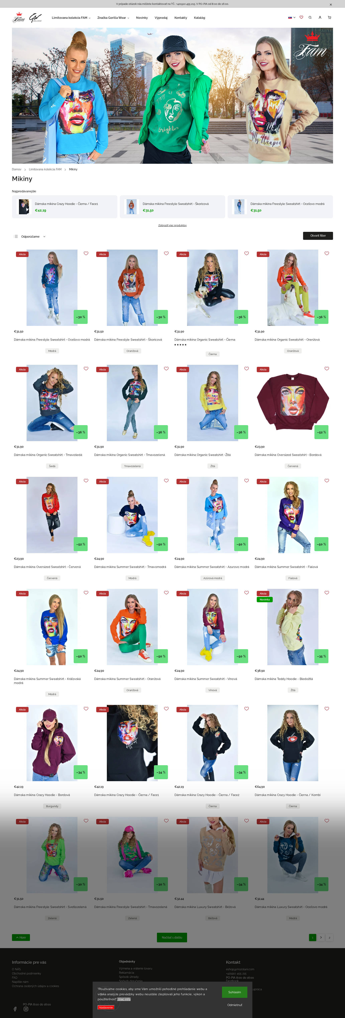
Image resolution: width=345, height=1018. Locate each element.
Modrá (52, 350)
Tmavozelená (132, 466)
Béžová (212, 918)
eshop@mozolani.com (240, 969)
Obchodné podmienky (26, 973)
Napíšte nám (20, 981)
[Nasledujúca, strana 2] (321, 937)
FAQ (14, 977)
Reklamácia (126, 972)
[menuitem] (74, 18)
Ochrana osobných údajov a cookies (35, 986)
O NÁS (16, 969)
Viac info (124, 999)
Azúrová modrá (212, 578)
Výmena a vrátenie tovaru (135, 968)
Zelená (52, 918)
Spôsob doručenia (131, 981)
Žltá (212, 466)
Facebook (232, 980)
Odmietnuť (234, 1005)
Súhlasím (234, 992)
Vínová (212, 690)
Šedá (52, 466)
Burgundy (52, 806)
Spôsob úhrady (129, 976)
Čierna (213, 354)
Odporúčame (30, 236)
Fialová (292, 578)
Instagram (232, 985)
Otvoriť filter (318, 235)
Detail (83, 334)
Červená (293, 466)
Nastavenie (106, 1007)
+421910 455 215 (236, 973)
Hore (23, 937)
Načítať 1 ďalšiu (172, 937)
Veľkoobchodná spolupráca (244, 989)
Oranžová (132, 350)
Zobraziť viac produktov (172, 225)
